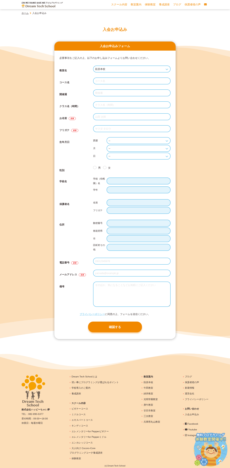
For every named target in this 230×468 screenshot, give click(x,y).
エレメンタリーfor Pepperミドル (89, 437)
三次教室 (148, 416)
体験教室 (76, 458)
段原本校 (148, 382)
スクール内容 (79, 403)
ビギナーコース (80, 408)
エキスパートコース (82, 420)
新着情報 (189, 387)
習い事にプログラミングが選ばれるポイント (95, 382)
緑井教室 (148, 393)
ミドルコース (79, 414)
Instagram (192, 435)
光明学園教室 (151, 399)
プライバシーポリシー (92, 314)
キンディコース (80, 425)
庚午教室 (148, 404)
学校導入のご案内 (81, 387)
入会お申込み (192, 414)
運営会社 (189, 393)
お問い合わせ (192, 408)
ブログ (188, 376)
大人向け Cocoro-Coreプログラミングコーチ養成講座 (86, 450)
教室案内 (148, 376)
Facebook (192, 423)
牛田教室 (148, 387)
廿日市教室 (149, 410)
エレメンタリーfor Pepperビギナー (90, 431)
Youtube (192, 429)
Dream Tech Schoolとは (84, 376)
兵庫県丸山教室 (152, 421)
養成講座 (76, 393)
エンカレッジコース (82, 442)
